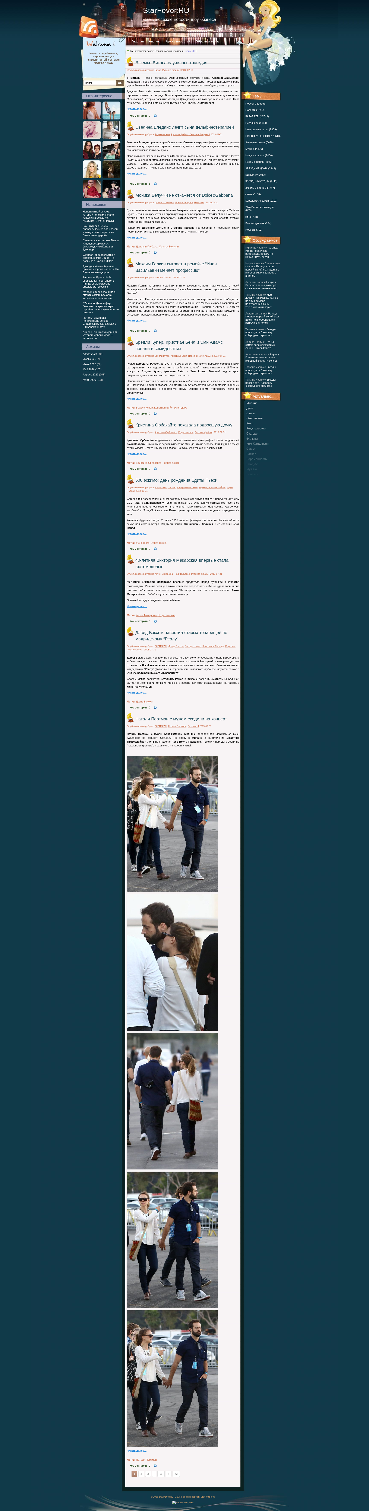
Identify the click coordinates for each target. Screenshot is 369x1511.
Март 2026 (89, 379)
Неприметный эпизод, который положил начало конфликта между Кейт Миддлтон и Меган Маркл (98, 216)
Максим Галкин (163, 277)
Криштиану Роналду (213, 646)
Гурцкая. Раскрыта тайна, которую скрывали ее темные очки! (261, 285)
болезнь (252, 474)
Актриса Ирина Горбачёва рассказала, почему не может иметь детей (261, 252)
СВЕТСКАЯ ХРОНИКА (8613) (263, 136)
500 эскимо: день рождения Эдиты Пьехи (176, 480)
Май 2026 (89, 369)
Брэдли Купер (162, 356)
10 (161, 1473)
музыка (251, 469)
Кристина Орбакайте (166, 432)
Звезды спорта (193, 646)
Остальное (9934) (256, 123)
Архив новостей (178, 41)
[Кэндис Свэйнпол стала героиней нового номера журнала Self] (111, 118)
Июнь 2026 (89, 364)
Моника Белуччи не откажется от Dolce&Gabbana (184, 195)
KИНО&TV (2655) (255, 174)
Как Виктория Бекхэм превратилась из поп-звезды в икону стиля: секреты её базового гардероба (100, 231)
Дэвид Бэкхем (176, 646)
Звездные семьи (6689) (259, 142)
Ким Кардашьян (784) (258, 223)
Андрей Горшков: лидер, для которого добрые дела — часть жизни (100, 335)
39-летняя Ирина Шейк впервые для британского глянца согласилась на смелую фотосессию (98, 282)
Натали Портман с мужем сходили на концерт (181, 719)
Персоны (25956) (255, 103)
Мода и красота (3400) (259, 155)
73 (176, 1473)
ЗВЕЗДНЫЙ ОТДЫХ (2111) (261, 181)
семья (251, 448)
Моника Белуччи (184, 202)
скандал (252, 433)
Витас (158, 70)
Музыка (203, 487)
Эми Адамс (205, 356)
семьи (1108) (253, 194)
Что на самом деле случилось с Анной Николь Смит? (260, 345)
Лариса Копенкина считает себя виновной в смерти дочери (262, 357)
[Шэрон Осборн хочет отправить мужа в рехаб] (92, 157)
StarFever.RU (166, 10)
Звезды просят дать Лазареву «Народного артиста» (260, 332)
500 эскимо (161, 487)
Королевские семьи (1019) (261, 200)
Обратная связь (208, 41)
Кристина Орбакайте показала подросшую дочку (183, 425)
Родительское (256, 428)
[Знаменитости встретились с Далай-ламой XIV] (92, 197)
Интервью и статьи (187, 487)
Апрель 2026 (90, 374)
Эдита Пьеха (159, 542)
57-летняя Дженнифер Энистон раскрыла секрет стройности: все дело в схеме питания (101, 308)
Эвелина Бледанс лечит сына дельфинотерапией (184, 127)
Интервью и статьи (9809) (261, 129)
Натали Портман (177, 726)
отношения (254, 418)
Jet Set (172, 487)
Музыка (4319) (254, 148)
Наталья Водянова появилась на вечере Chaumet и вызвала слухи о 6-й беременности (99, 322)
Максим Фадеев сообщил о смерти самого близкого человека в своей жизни (99, 295)
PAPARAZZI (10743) (257, 116)
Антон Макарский (164, 574)
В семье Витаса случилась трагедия (171, 62)
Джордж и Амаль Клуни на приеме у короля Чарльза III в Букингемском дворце (101, 269)
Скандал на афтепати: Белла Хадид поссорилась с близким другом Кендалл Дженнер (101, 245)
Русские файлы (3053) (258, 161)
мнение (252, 403)
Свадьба (252, 464)
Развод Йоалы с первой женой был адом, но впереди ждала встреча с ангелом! (262, 271)
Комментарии (140, 115)
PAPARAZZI (161, 646)
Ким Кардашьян (257, 443)
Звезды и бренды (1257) (260, 187)
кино (249, 423)
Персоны (199, 202)
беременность (256, 459)
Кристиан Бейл (179, 356)
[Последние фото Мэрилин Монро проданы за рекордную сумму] (92, 138)
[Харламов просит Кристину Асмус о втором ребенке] (111, 157)
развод (251, 453)
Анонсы (155, 41)
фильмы (252, 438)
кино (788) (251, 216)
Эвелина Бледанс (199, 134)
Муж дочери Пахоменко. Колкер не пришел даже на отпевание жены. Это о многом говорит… (261, 301)
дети (249, 408)
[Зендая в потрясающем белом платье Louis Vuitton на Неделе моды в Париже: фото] (92, 118)
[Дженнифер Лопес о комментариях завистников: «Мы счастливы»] (111, 138)
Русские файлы (170, 70)
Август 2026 (90, 353)
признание (254, 479)
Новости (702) (253, 229)
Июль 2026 (89, 359)
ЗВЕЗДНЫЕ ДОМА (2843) (260, 168)
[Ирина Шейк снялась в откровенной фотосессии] (111, 177)
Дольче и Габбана (164, 202)
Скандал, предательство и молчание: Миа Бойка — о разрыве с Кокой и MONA (99, 258)
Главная (138, 41)
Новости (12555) (255, 110)
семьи (251, 413)
